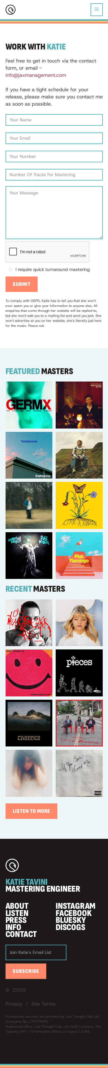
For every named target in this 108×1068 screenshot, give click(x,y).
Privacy (14, 1004)
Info (13, 927)
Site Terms (43, 1004)
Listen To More (31, 811)
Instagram (76, 906)
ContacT (21, 934)
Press (16, 920)
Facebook (73, 913)
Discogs (70, 927)
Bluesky (71, 920)
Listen (17, 913)
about (17, 906)
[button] (97, 9)
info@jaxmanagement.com (36, 75)
